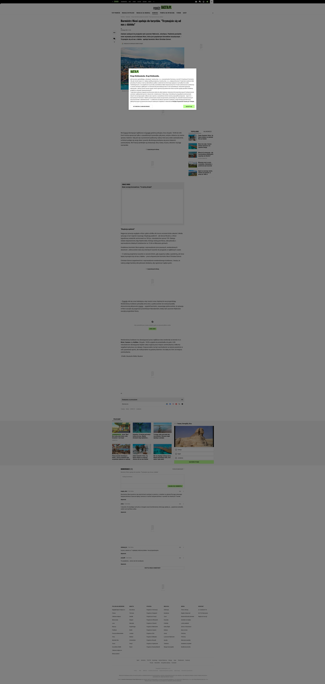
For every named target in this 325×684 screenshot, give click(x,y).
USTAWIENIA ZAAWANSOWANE (141, 106)
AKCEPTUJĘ (189, 106)
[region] (162, 89)
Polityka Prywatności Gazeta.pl (180, 101)
